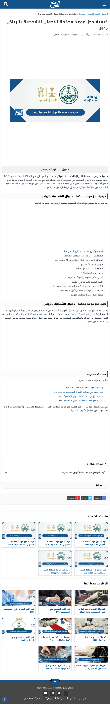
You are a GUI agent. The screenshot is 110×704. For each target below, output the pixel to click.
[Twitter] (59, 693)
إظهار (44, 169)
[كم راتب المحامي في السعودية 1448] (55, 598)
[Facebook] (66, 693)
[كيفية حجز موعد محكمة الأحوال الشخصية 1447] (91, 530)
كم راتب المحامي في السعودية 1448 (60, 611)
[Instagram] (52, 693)
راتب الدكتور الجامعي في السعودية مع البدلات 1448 (57, 667)
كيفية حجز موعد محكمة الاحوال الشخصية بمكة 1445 (20, 543)
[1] (86, 322)
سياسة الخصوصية (55, 698)
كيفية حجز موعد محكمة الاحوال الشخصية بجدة (81, 396)
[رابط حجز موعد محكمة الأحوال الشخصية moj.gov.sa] (55, 559)
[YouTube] (45, 693)
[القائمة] (104, 4)
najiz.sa (42, 314)
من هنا (67, 251)
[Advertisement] (55, 58)
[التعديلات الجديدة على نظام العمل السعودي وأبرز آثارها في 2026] (91, 598)
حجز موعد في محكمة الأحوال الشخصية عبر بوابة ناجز (78, 392)
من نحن (82, 698)
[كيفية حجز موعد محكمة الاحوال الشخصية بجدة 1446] (55, 530)
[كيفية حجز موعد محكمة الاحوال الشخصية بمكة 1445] (18, 530)
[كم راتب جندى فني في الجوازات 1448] (18, 626)
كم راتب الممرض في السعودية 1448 (19, 611)
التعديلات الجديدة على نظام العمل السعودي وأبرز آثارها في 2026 (92, 612)
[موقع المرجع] (55, 4)
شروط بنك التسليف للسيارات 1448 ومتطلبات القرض (55, 639)
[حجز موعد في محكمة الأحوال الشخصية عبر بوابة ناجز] (91, 559)
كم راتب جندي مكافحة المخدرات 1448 (95, 639)
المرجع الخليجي (94, 14)
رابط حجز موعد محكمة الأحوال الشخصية (84, 388)
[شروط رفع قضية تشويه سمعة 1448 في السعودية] (91, 654)
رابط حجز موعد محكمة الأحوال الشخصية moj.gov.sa (55, 571)
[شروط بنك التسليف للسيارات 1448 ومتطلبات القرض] (55, 626)
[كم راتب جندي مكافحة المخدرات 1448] (91, 626)
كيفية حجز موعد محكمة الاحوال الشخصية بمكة (81, 401)
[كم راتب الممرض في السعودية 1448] (18, 598)
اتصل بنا (71, 698)
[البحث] (6, 4)
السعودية (82, 14)
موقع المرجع (63, 184)
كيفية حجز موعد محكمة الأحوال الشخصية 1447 (94, 543)
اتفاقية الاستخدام (33, 698)
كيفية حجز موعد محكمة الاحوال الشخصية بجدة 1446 (56, 543)
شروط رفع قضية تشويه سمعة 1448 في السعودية (91, 667)
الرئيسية (105, 14)
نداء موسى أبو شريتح (89, 34)
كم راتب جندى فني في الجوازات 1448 (22, 639)
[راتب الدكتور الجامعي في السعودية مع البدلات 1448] (55, 654)
